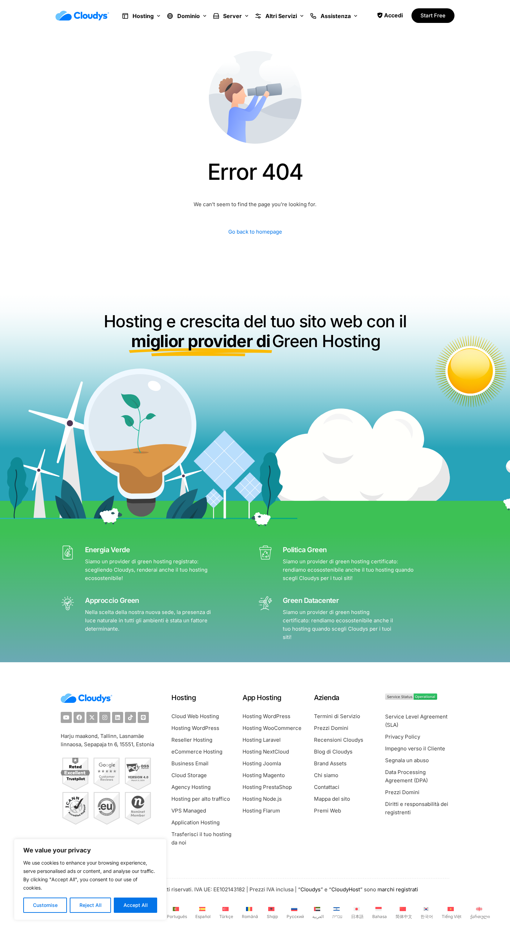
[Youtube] (66, 717)
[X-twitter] (91, 717)
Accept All (136, 905)
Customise (45, 905)
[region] (90, 879)
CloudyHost (345, 889)
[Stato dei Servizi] (411, 698)
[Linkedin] (117, 717)
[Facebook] (79, 717)
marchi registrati (397, 889)
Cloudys (310, 889)
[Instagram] (104, 717)
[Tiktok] (130, 717)
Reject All (90, 905)
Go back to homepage (255, 231)
